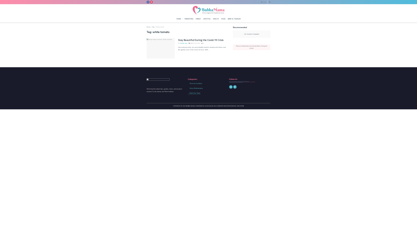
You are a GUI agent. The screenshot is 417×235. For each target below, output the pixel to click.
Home (178, 19)
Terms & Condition (195, 83)
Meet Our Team (194, 93)
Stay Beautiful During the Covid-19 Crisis (201, 40)
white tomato (160, 27)
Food (223, 19)
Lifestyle (207, 19)
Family (198, 19)
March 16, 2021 (195, 43)
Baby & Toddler (234, 19)
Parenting (189, 19)
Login (264, 2)
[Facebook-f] (235, 87)
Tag (153, 27)
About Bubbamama (196, 88)
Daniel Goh (183, 43)
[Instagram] (231, 87)
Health (216, 19)
